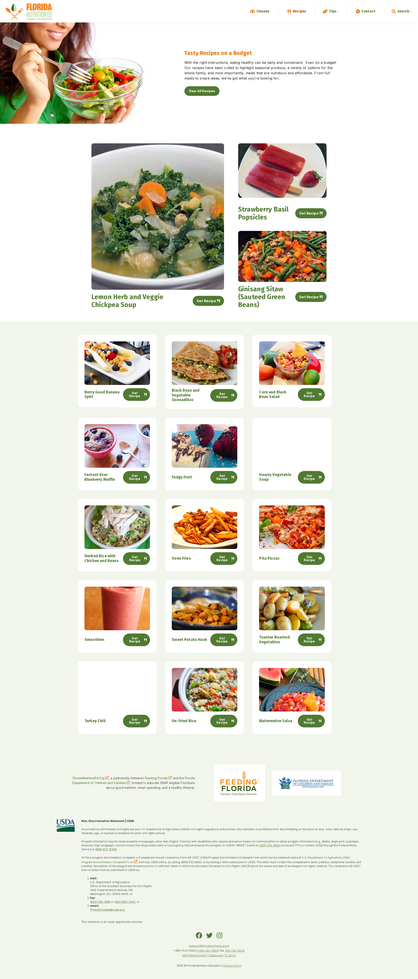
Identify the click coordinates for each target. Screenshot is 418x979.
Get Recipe (206, 301)
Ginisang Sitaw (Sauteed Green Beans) (261, 297)
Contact (368, 11)
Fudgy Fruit (182, 477)
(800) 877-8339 (106, 849)
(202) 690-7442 (125, 901)
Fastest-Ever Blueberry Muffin (99, 477)
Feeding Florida (156, 778)
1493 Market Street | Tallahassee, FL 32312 (209, 955)
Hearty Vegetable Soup (275, 477)
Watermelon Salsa (275, 720)
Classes (262, 11)
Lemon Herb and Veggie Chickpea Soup (127, 301)
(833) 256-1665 (100, 901)
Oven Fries (181, 558)
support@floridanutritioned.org (209, 945)
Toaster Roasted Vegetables (274, 639)
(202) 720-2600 (269, 845)
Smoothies (94, 639)
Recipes (299, 11)
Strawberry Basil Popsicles (263, 213)
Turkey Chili (95, 720)
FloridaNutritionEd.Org (89, 778)
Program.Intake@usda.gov (107, 909)
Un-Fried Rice (184, 720)
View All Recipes (202, 91)
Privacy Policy (232, 965)
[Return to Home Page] (28, 12)
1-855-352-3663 (207, 950)
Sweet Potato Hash (189, 639)
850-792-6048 (235, 950)
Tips (332, 11)
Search (403, 11)
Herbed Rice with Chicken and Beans (101, 558)
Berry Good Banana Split (102, 394)
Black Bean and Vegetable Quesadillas (185, 395)
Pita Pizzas (269, 558)
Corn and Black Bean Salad (272, 394)
